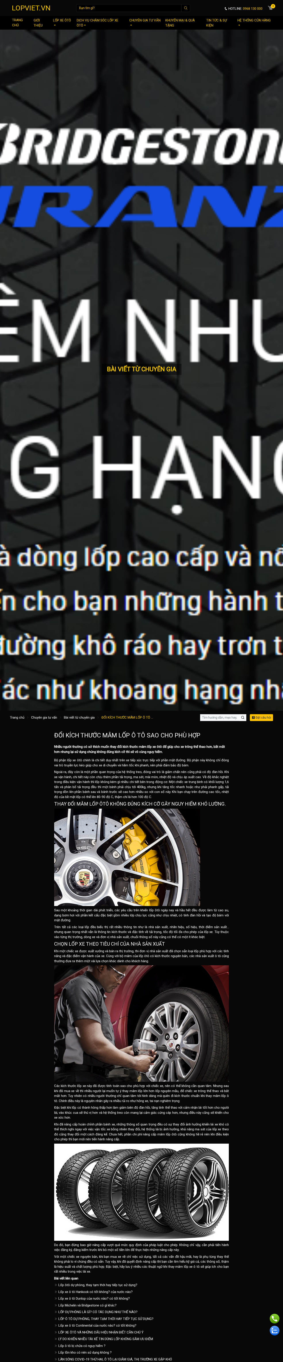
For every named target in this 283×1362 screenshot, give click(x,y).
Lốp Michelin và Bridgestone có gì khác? (87, 1305)
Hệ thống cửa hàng (254, 20)
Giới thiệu (38, 22)
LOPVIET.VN (31, 8)
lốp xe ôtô (154, 747)
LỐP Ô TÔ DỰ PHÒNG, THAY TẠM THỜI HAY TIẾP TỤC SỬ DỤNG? (105, 1319)
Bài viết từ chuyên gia (79, 717)
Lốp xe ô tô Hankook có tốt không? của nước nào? (95, 1292)
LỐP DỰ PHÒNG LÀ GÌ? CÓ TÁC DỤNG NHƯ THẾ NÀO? (97, 1312)
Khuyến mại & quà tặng (180, 22)
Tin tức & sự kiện (216, 22)
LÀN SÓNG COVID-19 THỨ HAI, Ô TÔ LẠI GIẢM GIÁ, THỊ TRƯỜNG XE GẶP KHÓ (114, 1359)
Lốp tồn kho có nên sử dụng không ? (84, 1352)
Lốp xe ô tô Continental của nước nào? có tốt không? (96, 1325)
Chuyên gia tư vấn (145, 20)
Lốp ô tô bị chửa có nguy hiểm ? (81, 1346)
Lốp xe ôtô (62, 20)
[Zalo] (274, 1330)
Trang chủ (17, 22)
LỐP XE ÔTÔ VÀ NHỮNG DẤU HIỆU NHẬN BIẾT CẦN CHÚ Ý (100, 1332)
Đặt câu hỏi (263, 717)
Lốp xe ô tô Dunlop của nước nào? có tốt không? (93, 1298)
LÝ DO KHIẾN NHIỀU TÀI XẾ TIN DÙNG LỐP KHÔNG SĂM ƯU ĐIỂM (105, 1339)
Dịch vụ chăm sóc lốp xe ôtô (97, 22)
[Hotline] (274, 1319)
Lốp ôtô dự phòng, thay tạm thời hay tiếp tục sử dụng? (97, 1285)
